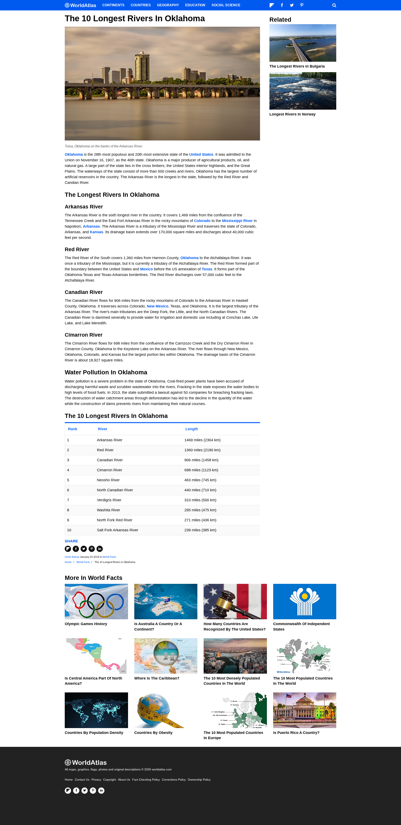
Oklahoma (74, 154)
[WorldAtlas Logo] (82, 5)
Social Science (226, 5)
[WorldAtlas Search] (334, 5)
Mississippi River (237, 221)
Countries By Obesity (153, 733)
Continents (113, 5)
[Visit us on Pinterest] (93, 790)
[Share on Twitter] (84, 549)
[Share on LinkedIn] (99, 549)
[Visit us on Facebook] (76, 790)
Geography (168, 5)
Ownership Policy (199, 779)
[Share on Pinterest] (92, 549)
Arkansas (91, 226)
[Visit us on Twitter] (84, 790)
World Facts (109, 556)
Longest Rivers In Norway (292, 114)
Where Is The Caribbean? (156, 678)
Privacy (96, 779)
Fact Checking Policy (146, 779)
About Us (124, 779)
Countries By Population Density (94, 733)
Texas (207, 269)
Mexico (146, 269)
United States (201, 154)
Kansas (96, 232)
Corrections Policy (174, 779)
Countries (141, 5)
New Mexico (157, 306)
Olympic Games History (86, 624)
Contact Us (82, 779)
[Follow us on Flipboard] (68, 790)
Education (195, 5)
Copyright (109, 779)
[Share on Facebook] (76, 549)
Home (69, 779)
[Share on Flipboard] (68, 549)
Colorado (202, 221)
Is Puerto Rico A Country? (296, 733)
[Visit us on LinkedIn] (101, 790)
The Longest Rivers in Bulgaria (297, 66)
